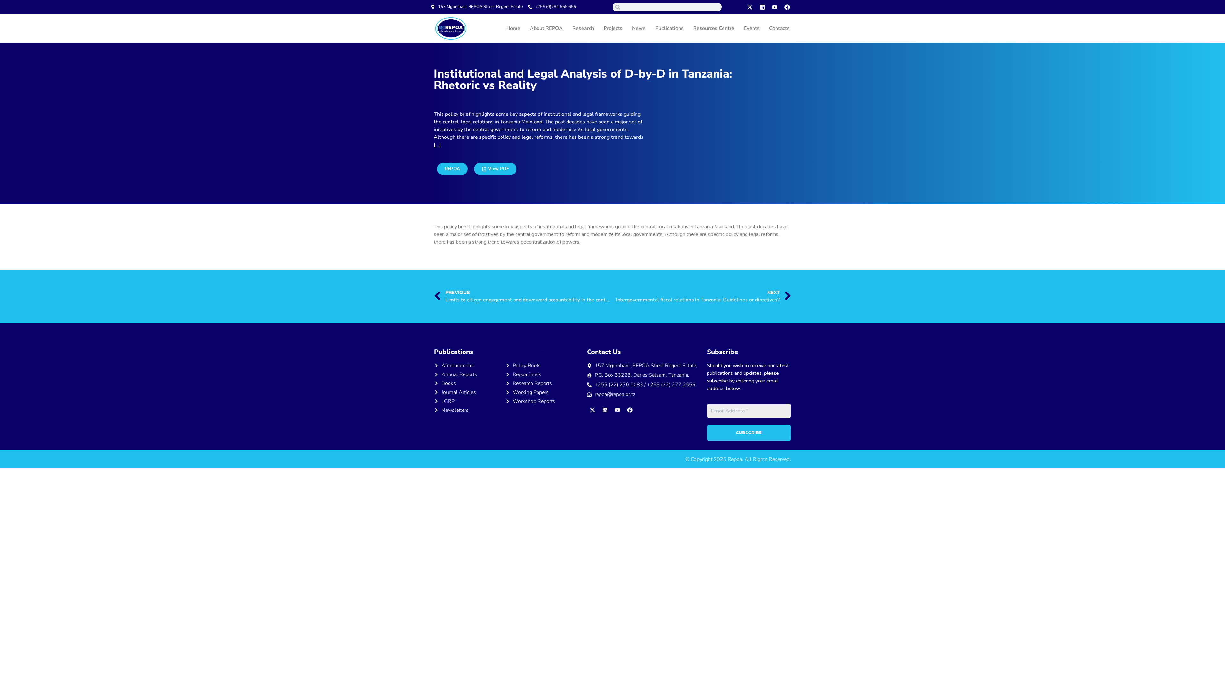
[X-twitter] (750, 7)
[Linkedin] (762, 7)
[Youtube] (774, 7)
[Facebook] (787, 7)
